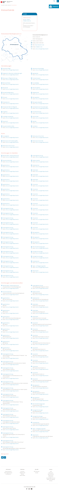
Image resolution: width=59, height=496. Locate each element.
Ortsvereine (35, 184)
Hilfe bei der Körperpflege (38, 68)
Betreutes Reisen (6, 83)
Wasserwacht (35, 270)
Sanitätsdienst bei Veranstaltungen (40, 107)
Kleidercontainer (36, 160)
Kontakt (6, 5)
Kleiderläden (35, 170)
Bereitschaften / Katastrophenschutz (11, 155)
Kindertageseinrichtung (8, 208)
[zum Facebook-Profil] (26, 489)
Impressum (51, 472)
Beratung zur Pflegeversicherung (10, 78)
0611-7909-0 (27, 19)
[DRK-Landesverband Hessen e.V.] (3, 2)
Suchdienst (35, 126)
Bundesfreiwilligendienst (8, 92)
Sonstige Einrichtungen (38, 251)
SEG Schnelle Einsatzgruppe (39, 246)
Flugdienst (5, 111)
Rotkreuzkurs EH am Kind (38, 136)
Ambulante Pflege (6, 68)
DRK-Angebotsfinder (8, 472)
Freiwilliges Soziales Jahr (8, 116)
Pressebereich (8, 474)
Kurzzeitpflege (36, 83)
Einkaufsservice (6, 102)
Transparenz (50, 476)
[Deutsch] (54, 6)
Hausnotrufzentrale (7, 160)
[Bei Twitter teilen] (2, 457)
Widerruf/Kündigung (51, 479)
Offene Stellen (22, 475)
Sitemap (50, 480)
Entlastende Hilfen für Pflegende (10, 107)
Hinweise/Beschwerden (50, 478)
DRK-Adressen (36, 471)
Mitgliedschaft (36, 92)
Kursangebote (6, 136)
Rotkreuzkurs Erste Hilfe (38, 141)
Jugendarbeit (35, 73)
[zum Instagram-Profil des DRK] (29, 489)
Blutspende (5, 87)
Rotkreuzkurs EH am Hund (8, 145)
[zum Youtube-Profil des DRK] (31, 489)
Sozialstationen (36, 261)
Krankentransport (36, 78)
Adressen (9, 5)
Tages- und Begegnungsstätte (39, 266)
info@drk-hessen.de (27, 20)
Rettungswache (36, 232)
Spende (22, 474)
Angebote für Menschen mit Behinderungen (12, 73)
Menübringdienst (36, 87)
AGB (51, 471)
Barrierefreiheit (51, 474)
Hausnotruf (5, 121)
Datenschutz (50, 475)
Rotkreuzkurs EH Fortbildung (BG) (10, 141)
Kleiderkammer (36, 165)
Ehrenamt (5, 97)
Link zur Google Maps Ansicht (41, 48)
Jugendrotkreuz (6, 165)
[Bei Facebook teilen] (5, 457)
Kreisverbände (14, 5)
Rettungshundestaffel (37, 102)
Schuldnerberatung (37, 111)
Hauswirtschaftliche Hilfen (8, 126)
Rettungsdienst (36, 97)
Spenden (34, 121)
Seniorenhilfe (35, 116)
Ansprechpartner (8, 471)
